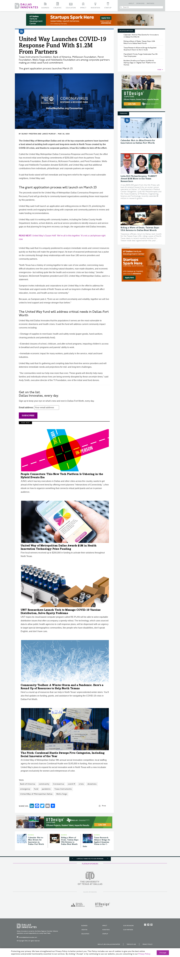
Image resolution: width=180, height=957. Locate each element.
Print (104, 806)
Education (71, 8)
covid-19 (71, 784)
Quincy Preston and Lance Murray (38, 134)
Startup (107, 8)
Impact (83, 8)
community (44, 784)
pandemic (46, 789)
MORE (159, 69)
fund (36, 789)
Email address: (26, 407)
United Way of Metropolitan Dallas (36, 794)
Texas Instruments (63, 789)
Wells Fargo (61, 794)
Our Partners (128, 930)
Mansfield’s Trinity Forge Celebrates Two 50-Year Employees (141, 55)
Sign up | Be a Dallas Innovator (109, 944)
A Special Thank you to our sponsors (90, 859)
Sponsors (140, 3)
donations (92, 784)
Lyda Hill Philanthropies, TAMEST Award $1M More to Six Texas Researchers (139, 178)
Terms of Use (131, 944)
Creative (57, 8)
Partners (150, 3)
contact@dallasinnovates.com (28, 937)
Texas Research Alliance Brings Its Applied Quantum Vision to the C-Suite (96, 842)
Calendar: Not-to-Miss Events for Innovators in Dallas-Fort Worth (141, 36)
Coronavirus (58, 784)
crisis (81, 784)
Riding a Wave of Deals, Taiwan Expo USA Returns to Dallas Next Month (139, 42)
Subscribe (28, 415)
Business (45, 8)
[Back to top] (170, 940)
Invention (95, 8)
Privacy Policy (148, 944)
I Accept (162, 953)
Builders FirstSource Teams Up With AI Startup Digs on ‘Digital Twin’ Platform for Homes (140, 63)
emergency (25, 789)
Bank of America (27, 784)
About (131, 3)
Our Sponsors (128, 925)
